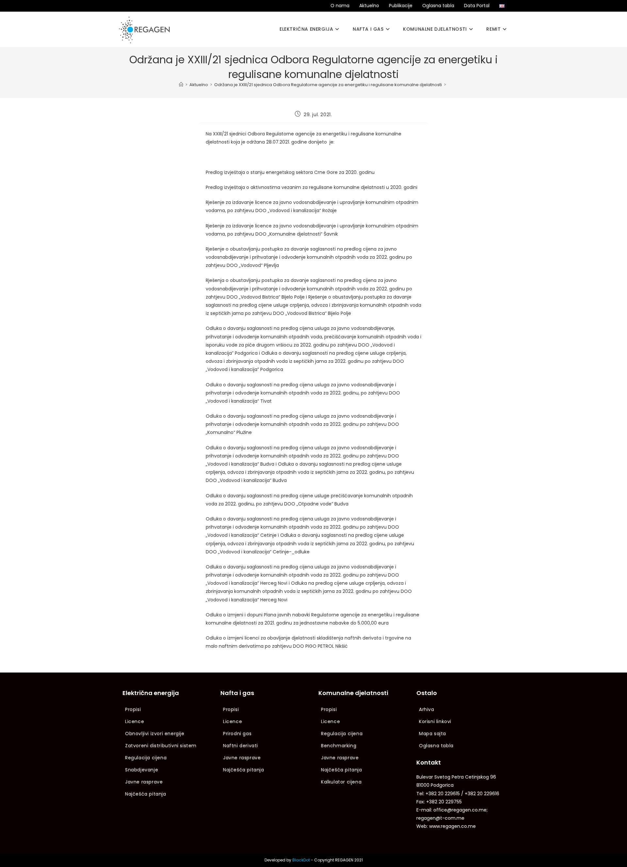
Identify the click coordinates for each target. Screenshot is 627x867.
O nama (339, 5)
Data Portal (477, 5)
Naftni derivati (240, 745)
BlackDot (301, 860)
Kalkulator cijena (341, 782)
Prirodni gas (237, 733)
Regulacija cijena (146, 757)
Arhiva (426, 709)
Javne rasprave (144, 782)
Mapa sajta (432, 733)
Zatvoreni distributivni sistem (161, 745)
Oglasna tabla (438, 5)
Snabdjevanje (141, 769)
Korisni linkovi (435, 721)
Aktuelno (369, 5)
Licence (134, 721)
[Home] (181, 85)
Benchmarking (338, 745)
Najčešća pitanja (145, 794)
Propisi (133, 709)
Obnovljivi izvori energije (155, 733)
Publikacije (400, 5)
